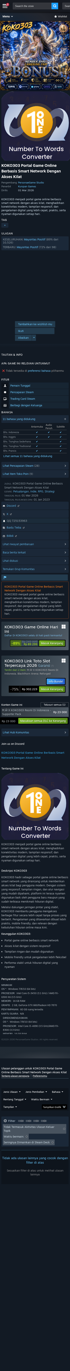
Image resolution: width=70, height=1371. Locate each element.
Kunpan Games (27, 186)
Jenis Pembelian (34, 1091)
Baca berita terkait (14, 552)
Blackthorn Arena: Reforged (34, 673)
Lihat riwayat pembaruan (18, 544)
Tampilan (8, 1106)
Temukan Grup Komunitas (19, 569)
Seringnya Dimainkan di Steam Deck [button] (27, 1142)
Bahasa (56, 1091)
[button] (8, 16)
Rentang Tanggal (13, 1099)
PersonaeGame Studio (31, 182)
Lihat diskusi (10, 560)
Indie (33, 491)
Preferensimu (40, 1075)
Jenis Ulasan (10, 1091)
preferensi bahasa (39, 370)
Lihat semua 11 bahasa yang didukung (27, 456)
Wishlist (62, 16)
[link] (24, 643)
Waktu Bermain (40, 1099)
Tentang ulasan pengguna (15, 1075)
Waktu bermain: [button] (14, 1136)
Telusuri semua (55, 704)
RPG (40, 491)
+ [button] (5, 225)
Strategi (49, 491)
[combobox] (32, 6)
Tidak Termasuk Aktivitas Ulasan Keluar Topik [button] (29, 1128)
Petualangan (21, 491)
